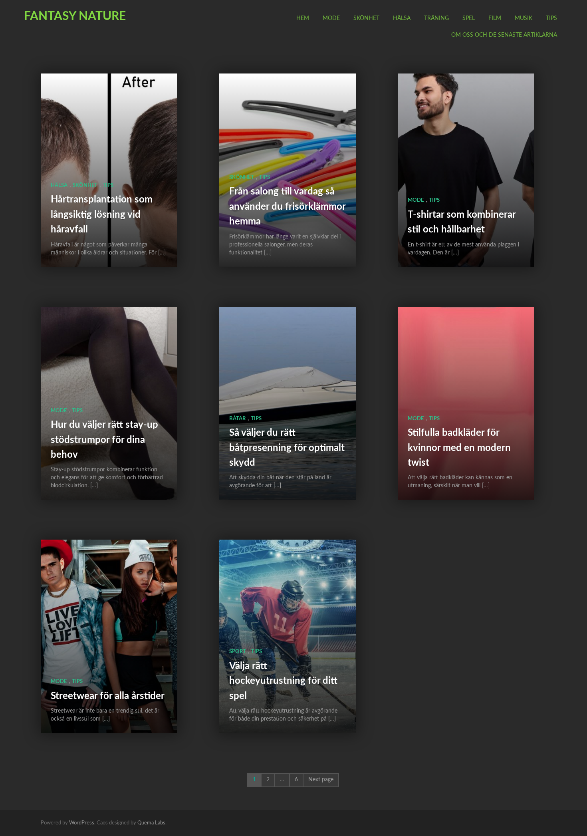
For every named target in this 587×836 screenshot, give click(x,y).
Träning (436, 18)
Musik (523, 18)
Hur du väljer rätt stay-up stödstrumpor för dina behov (104, 440)
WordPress (81, 823)
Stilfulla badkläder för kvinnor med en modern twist (459, 448)
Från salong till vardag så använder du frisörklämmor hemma (287, 206)
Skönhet (366, 18)
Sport (237, 651)
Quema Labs (151, 823)
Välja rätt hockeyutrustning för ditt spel (283, 681)
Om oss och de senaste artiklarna (504, 35)
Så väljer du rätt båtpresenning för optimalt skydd (287, 448)
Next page (320, 779)
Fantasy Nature (75, 16)
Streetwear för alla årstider (108, 696)
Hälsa (402, 18)
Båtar (237, 418)
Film (494, 18)
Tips (551, 18)
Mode (331, 18)
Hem (302, 18)
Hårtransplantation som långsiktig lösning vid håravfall (102, 214)
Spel (468, 18)
